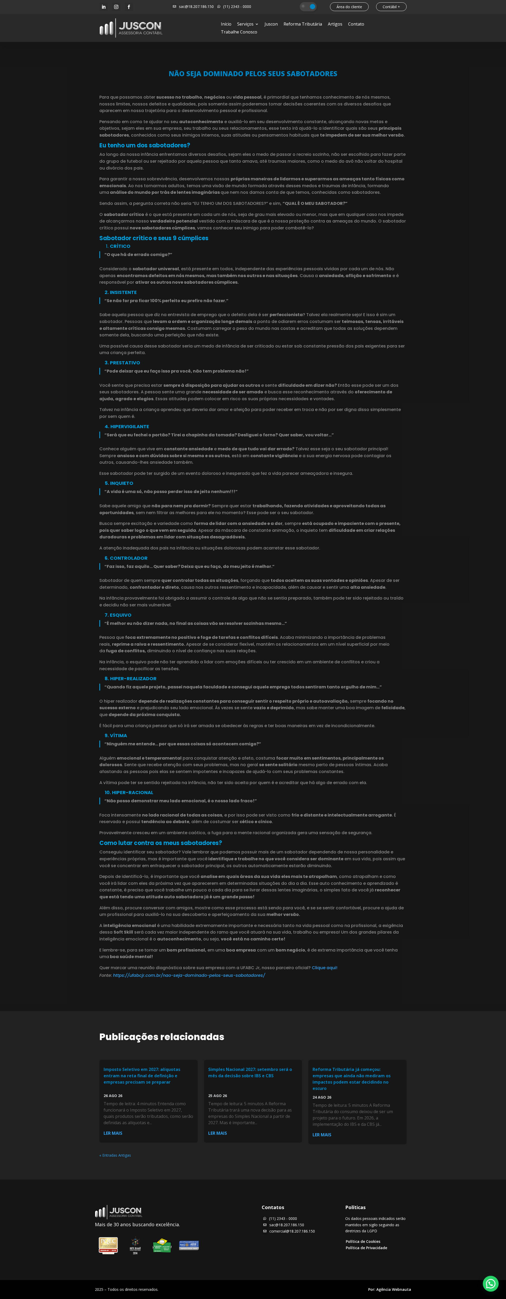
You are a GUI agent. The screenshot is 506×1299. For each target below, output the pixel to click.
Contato (356, 24)
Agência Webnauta (393, 1289)
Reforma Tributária (303, 24)
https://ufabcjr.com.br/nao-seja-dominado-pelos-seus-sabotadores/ (189, 975)
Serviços (245, 24)
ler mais (113, 1133)
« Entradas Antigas (115, 1155)
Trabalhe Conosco (239, 32)
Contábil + (391, 6)
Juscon (271, 24)
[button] (491, 1284)
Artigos (335, 24)
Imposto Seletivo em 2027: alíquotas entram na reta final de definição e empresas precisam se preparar (142, 1075)
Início (226, 24)
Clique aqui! (324, 968)
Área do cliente (349, 6)
